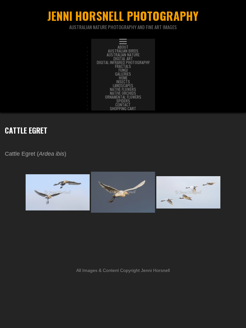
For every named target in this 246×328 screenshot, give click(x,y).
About (123, 47)
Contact (123, 105)
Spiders (123, 101)
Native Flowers (123, 89)
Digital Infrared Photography (123, 62)
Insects (123, 82)
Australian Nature (123, 55)
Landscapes (123, 85)
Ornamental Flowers (123, 97)
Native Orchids (123, 93)
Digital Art (123, 59)
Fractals (123, 66)
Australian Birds (123, 51)
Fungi (123, 70)
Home (123, 78)
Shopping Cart (123, 109)
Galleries (123, 74)
